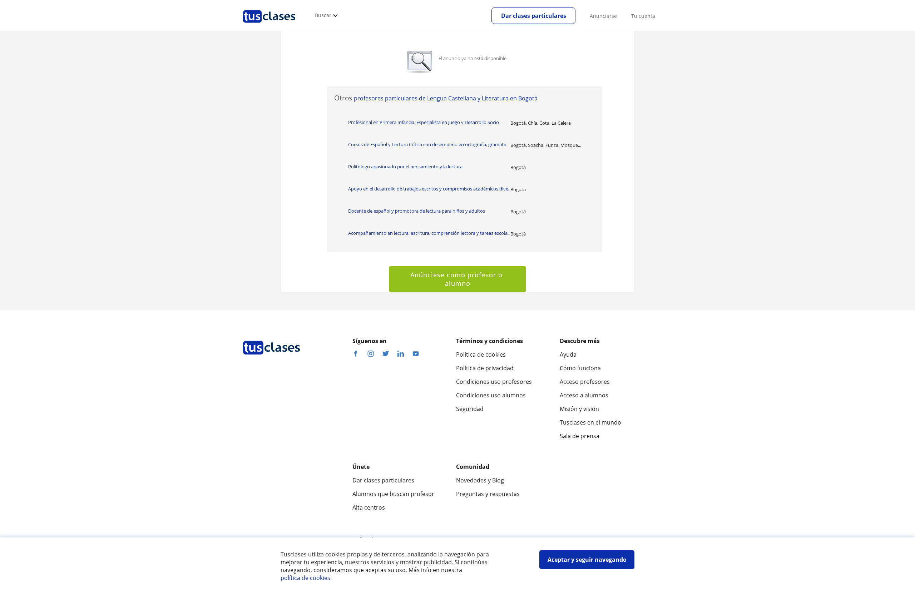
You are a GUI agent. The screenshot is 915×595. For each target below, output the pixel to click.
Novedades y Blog (480, 480)
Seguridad (470, 409)
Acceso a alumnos (584, 395)
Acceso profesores (585, 382)
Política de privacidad (485, 368)
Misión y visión (579, 409)
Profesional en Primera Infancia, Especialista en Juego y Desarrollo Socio (424, 122)
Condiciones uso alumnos (491, 395)
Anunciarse (603, 16)
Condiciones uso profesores (494, 382)
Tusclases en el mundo (590, 422)
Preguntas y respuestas (488, 494)
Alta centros (368, 507)
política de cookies (305, 578)
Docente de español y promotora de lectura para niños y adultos (416, 211)
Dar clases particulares (533, 16)
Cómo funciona (580, 368)
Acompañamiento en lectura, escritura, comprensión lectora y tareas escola (429, 233)
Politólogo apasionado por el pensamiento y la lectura (405, 166)
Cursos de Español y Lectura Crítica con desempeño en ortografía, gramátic (428, 144)
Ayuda (568, 354)
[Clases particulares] (269, 25)
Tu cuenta (643, 16)
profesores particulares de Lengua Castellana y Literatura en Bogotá (446, 98)
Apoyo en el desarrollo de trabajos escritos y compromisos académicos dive (429, 188)
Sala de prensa (579, 436)
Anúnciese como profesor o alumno (457, 279)
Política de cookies (481, 354)
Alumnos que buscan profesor (393, 494)
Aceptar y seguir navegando (587, 560)
